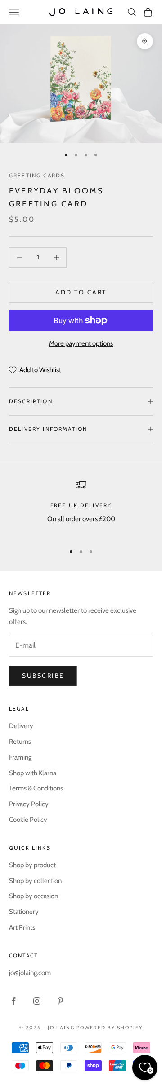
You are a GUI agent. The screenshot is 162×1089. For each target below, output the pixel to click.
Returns (20, 742)
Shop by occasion (33, 896)
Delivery (21, 726)
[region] (81, 507)
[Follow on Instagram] (36, 1001)
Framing (20, 757)
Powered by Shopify (109, 1027)
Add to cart (81, 292)
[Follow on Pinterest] (60, 1001)
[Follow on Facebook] (13, 1001)
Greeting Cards (37, 175)
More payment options (81, 343)
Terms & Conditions (36, 788)
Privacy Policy (29, 804)
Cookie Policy (28, 820)
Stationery (24, 912)
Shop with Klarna (32, 773)
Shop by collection (35, 881)
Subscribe (43, 676)
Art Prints (22, 927)
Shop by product (32, 865)
